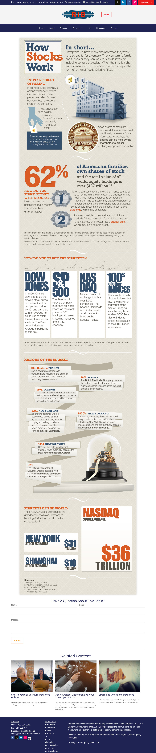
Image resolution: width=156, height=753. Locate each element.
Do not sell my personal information (114, 730)
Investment (50, 727)
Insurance (49, 733)
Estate (48, 730)
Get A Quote (146, 2)
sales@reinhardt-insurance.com (97, 2)
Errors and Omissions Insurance (116, 694)
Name (14, 605)
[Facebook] (129, 2)
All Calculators (51, 751)
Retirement (50, 724)
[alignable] (28, 738)
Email (81, 605)
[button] (41, 28)
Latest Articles (51, 745)
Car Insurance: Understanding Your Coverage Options (74, 696)
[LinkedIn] (123, 2)
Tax (46, 736)
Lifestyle (49, 742)
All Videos (49, 748)
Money (48, 739)
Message (15, 620)
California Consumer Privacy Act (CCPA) (86, 727)
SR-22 (106, 14)
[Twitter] (117, 2)
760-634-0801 (74, 2)
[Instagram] (134, 2)
